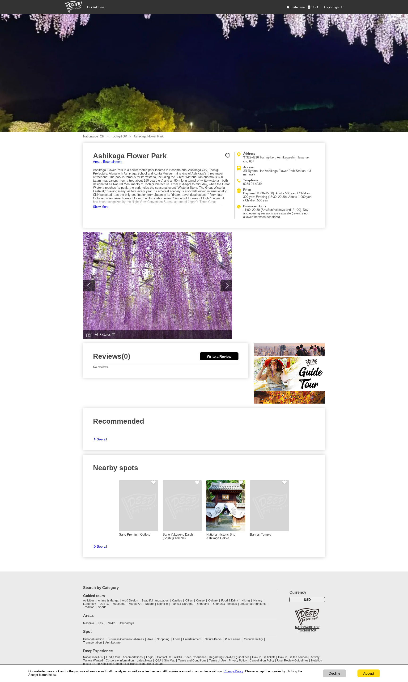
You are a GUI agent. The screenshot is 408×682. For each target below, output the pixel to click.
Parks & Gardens (182, 603)
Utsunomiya (126, 623)
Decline (334, 673)
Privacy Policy (238, 660)
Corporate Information (120, 660)
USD (314, 7)
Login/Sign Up (333, 7)
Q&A (158, 660)
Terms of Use (217, 660)
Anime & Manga (108, 600)
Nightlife (162, 603)
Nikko (111, 623)
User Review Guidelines (292, 660)
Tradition (88, 607)
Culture (213, 600)
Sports (102, 607)
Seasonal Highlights (253, 603)
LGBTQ (104, 603)
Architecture (113, 642)
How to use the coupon (293, 657)
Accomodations (133, 657)
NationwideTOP (93, 136)
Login (149, 657)
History (257, 600)
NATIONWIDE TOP (307, 627)
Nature (149, 603)
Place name (233, 639)
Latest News (145, 660)
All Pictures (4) (105, 334)
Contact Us (164, 657)
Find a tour (113, 657)
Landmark (89, 603)
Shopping (203, 603)
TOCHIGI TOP (307, 630)
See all (102, 439)
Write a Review (219, 356)
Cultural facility (253, 639)
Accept (368, 673)
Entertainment (112, 161)
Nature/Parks (213, 639)
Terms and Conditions (192, 660)
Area (96, 161)
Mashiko (88, 623)
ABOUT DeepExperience (190, 657)
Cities (189, 600)
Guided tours (96, 7)
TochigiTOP (119, 136)
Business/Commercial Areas (126, 639)
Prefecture (297, 7)
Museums (119, 603)
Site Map (169, 660)
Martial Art (135, 603)
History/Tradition (93, 639)
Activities (88, 600)
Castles (177, 600)
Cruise (200, 600)
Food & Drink (229, 600)
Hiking (246, 600)
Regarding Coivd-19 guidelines (229, 657)
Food (176, 639)
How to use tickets (263, 657)
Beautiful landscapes (155, 600)
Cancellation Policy (262, 660)
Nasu (101, 623)
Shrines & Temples (225, 603)
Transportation (92, 642)
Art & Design (130, 600)
